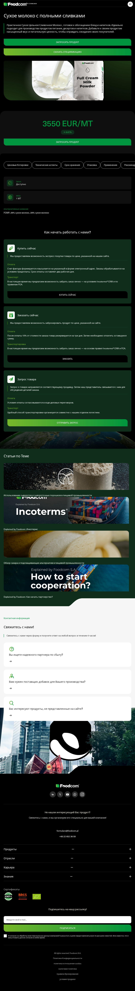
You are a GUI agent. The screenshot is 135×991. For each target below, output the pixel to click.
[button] (67, 654)
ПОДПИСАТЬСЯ (67, 928)
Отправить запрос (67, 422)
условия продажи (67, 979)
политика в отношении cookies (67, 963)
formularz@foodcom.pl (67, 830)
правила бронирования (67, 974)
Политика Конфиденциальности (67, 958)
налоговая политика (67, 969)
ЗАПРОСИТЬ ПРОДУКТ (67, 42)
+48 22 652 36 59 (67, 836)
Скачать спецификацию (68, 51)
